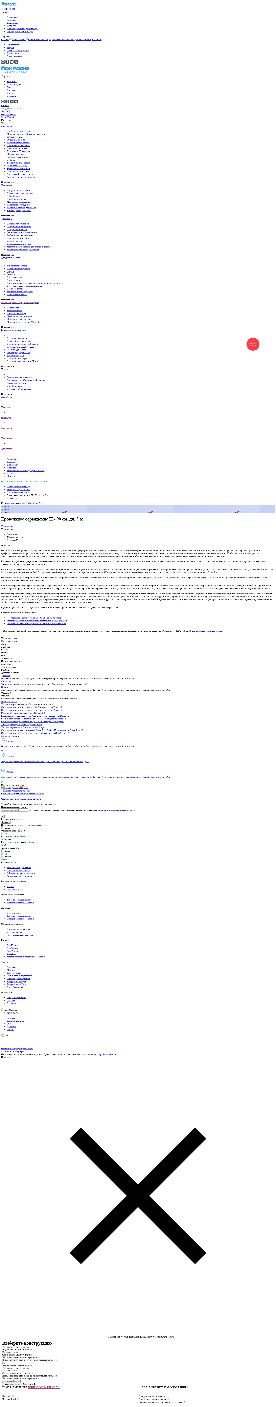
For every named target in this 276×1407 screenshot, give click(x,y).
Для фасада (12, 22)
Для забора (12, 20)
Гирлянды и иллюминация (20, 31)
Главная (5, 39)
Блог (71, 39)
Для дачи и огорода (10, 257)
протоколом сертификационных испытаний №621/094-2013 (36, 623)
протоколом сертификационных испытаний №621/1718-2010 (37, 620)
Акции (47, 39)
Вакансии (96, 39)
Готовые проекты (60, 39)
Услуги (10, 47)
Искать (5, 111)
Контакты (39, 39)
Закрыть (5, 822)
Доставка (79, 39)
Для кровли (12, 17)
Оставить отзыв (9, 701)
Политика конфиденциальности (17, 1048)
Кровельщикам (14, 56)
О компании (13, 44)
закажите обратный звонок (209, 630)
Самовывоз (6, 681)
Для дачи (11, 25)
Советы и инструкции (18, 50)
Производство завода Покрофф (22, 28)
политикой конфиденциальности (115, 809)
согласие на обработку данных (101, 1054)
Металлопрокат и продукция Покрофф (20, 302)
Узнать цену (7, 526)
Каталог (5, 105)
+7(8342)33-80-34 (9, 1012)
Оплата (87, 39)
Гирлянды (6, 417)
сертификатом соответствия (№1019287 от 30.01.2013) (34, 617)
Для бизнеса (13, 53)
